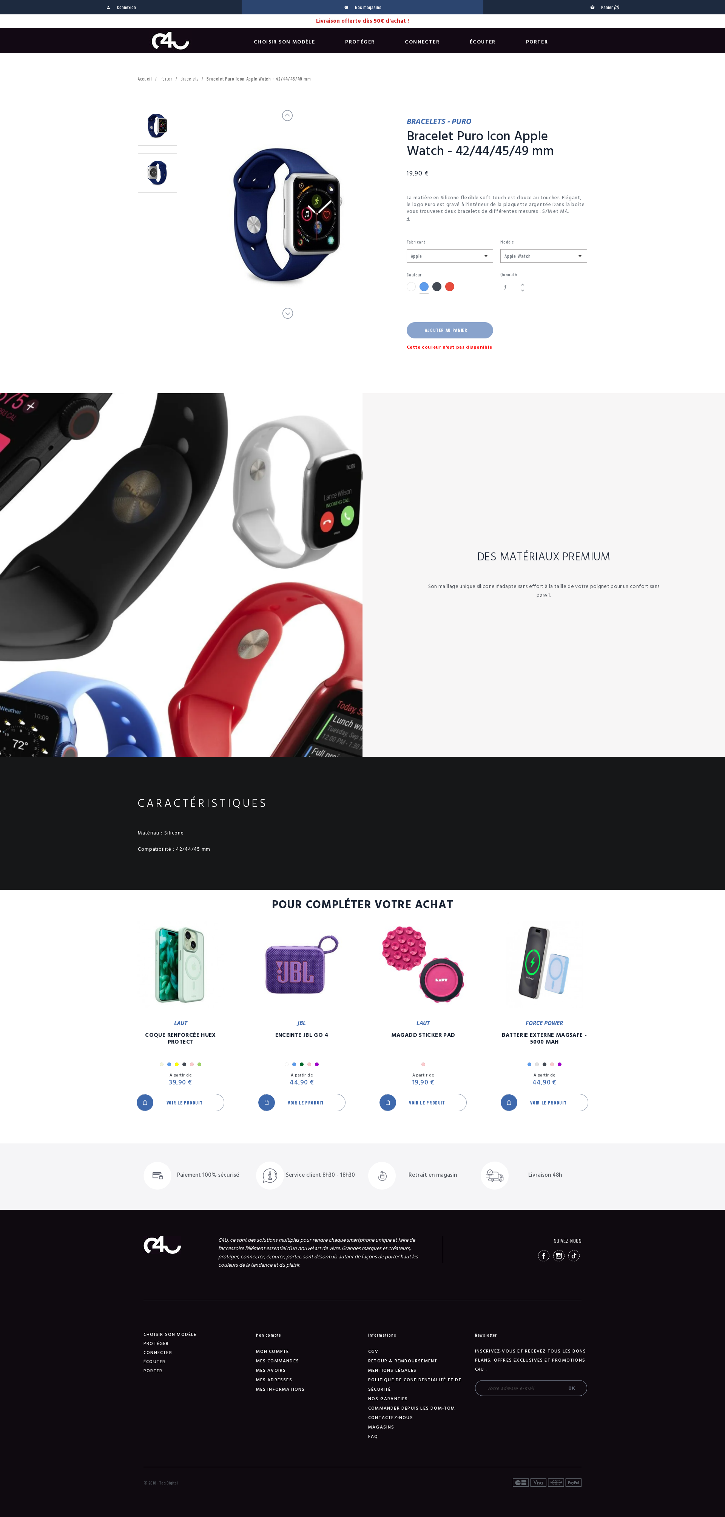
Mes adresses (274, 1380)
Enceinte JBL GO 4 (302, 1035)
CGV (373, 1351)
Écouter (483, 42)
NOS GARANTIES (388, 1399)
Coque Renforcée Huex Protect (180, 1038)
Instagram (559, 1255)
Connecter (422, 42)
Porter (537, 42)
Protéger (360, 42)
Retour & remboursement (402, 1361)
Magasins (381, 1427)
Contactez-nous (390, 1418)
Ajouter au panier (446, 330)
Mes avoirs (271, 1370)
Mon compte (272, 1351)
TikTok (574, 1255)
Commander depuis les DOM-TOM (411, 1408)
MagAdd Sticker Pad (423, 1035)
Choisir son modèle (284, 42)
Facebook (543, 1255)
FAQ (373, 1436)
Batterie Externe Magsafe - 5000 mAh (544, 1038)
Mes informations (280, 1389)
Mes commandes (277, 1361)
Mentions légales (392, 1370)
